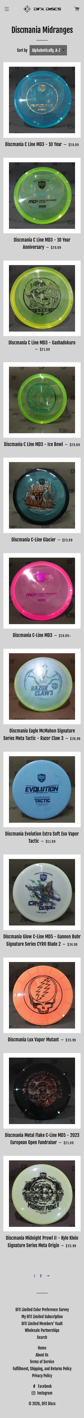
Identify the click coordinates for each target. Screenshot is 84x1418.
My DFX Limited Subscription (42, 1316)
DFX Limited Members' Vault (42, 1323)
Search (42, 1337)
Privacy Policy (42, 1375)
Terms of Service (42, 1361)
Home (42, 1348)
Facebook (44, 1386)
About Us (42, 1355)
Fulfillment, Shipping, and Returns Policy (42, 1368)
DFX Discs (49, 1403)
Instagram (44, 1393)
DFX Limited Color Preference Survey (42, 1309)
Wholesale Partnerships (42, 1330)
